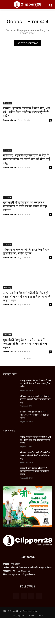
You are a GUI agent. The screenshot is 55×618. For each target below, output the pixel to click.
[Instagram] (24, 596)
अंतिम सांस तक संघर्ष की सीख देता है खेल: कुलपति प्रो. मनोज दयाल (26, 251)
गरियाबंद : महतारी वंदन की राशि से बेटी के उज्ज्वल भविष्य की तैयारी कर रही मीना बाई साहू (26, 159)
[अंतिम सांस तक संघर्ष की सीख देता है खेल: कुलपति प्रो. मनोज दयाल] (27, 233)
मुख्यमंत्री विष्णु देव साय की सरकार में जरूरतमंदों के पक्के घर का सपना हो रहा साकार (25, 206)
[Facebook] (16, 596)
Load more (26, 358)
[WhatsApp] (31, 596)
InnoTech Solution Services (32, 615)
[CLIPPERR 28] (27, 4)
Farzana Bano (9, 120)
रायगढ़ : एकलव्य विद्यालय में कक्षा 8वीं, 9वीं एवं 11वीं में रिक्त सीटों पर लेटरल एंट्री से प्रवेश (26, 112)
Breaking (7, 103)
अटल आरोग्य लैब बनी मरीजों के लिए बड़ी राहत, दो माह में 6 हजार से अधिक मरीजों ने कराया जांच (26, 296)
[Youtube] (39, 596)
